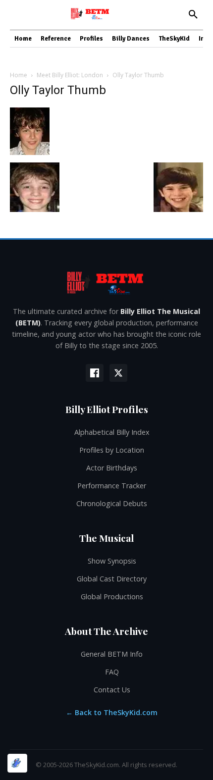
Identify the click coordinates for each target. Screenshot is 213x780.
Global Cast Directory (112, 578)
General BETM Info (112, 654)
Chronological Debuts (111, 503)
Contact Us (112, 689)
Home (18, 75)
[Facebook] (95, 373)
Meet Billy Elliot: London (70, 75)
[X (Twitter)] (118, 373)
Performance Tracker (111, 485)
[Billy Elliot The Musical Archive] (106, 282)
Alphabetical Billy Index (112, 432)
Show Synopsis (112, 561)
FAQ (112, 671)
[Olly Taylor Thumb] (30, 152)
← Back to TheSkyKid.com (112, 712)
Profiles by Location (111, 450)
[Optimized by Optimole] (17, 763)
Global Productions (112, 596)
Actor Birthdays (111, 467)
